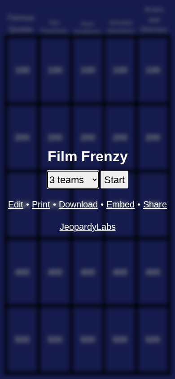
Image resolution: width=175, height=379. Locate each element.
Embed (120, 204)
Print (41, 204)
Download (78, 204)
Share (155, 204)
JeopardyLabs (88, 227)
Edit (15, 204)
